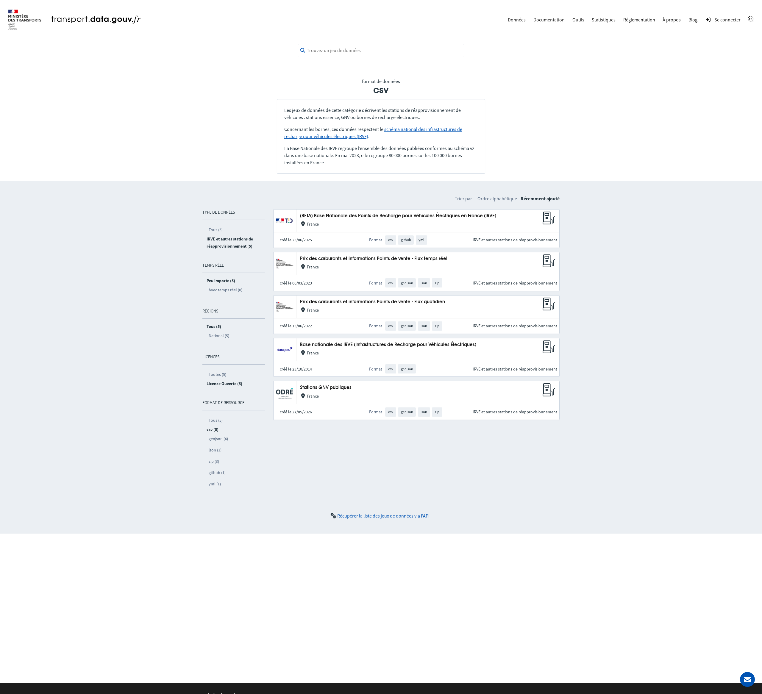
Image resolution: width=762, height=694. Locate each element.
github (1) (217, 472)
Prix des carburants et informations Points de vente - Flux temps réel (373, 259)
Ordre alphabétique (497, 198)
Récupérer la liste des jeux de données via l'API (383, 516)
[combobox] (381, 50)
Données (517, 20)
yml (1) (215, 484)
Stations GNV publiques (326, 387)
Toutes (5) (217, 374)
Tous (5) (216, 229)
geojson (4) (218, 438)
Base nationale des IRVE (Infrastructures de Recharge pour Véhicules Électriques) (388, 345)
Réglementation (639, 20)
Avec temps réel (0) (225, 290)
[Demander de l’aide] (747, 679)
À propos (672, 20)
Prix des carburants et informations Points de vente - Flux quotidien (372, 302)
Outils (578, 20)
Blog (692, 20)
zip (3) (214, 461)
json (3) (215, 450)
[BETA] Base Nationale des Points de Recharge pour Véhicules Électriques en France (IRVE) (398, 216)
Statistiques (604, 20)
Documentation (549, 20)
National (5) (219, 335)
